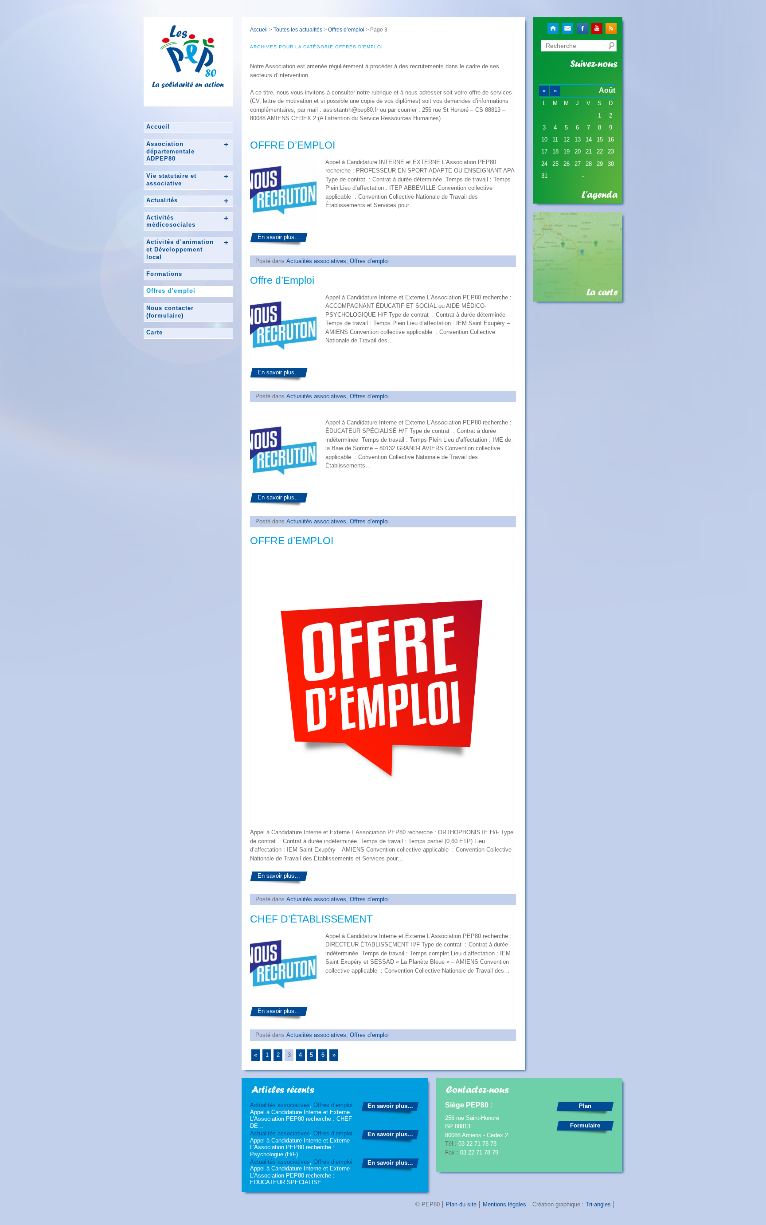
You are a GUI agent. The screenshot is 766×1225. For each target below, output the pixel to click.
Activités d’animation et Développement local (180, 249)
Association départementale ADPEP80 (170, 151)
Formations (164, 274)
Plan (585, 1106)
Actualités (162, 200)
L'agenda (599, 194)
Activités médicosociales (170, 221)
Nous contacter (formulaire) (170, 312)
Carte (154, 332)
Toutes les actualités (298, 29)
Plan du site (461, 1204)
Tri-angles (598, 1204)
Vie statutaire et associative (171, 180)
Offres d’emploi (170, 290)
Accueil (158, 126)
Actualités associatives (316, 261)
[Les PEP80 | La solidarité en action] (188, 73)
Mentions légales (504, 1204)
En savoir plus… (279, 237)
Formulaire (585, 1125)
